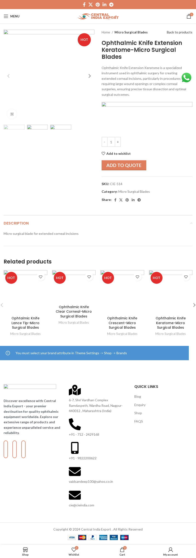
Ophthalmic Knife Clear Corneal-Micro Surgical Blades (74, 312)
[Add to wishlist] (41, 277)
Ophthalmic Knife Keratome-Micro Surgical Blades (171, 323)
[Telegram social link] (111, 4)
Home (106, 32)
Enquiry (140, 405)
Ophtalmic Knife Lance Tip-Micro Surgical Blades (25, 323)
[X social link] (90, 4)
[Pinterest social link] (97, 4)
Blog (137, 396)
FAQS (138, 421)
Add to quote (124, 165)
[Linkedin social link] (104, 4)
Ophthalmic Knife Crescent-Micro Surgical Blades (122, 323)
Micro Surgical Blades (131, 32)
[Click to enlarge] (12, 114)
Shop (138, 413)
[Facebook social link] (84, 4)
